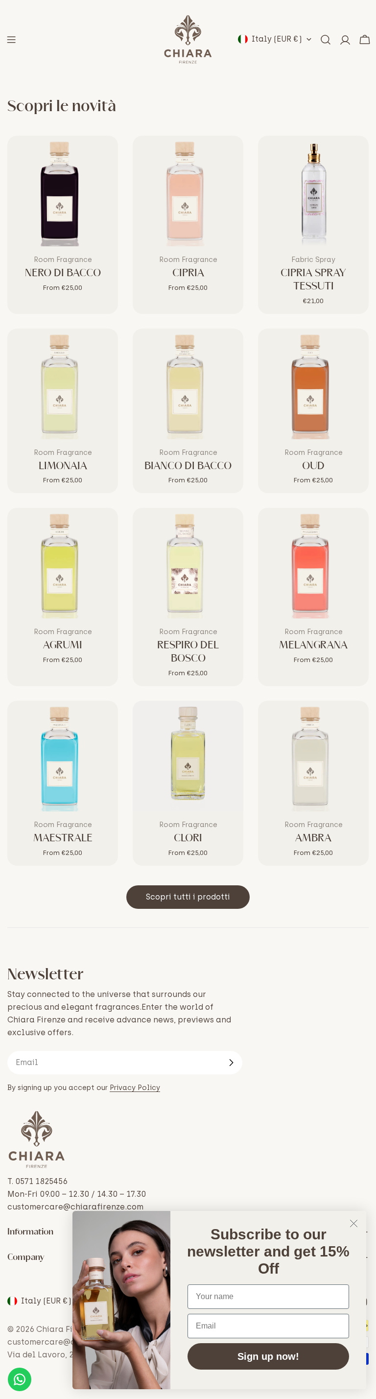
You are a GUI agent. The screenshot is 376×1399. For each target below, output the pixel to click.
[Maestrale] (62, 756)
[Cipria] (188, 191)
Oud (313, 466)
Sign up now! (268, 1356)
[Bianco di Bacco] (188, 384)
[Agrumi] (62, 563)
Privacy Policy (135, 1087)
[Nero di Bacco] (62, 191)
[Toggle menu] (11, 39)
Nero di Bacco (63, 273)
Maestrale (63, 838)
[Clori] (188, 756)
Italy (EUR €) (277, 39)
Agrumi (62, 645)
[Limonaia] (62, 384)
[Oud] (313, 384)
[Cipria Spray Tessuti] (313, 191)
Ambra (313, 838)
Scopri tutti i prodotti (188, 896)
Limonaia (63, 466)
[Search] (325, 39)
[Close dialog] (353, 1223)
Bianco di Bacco (188, 466)
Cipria (188, 273)
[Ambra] (313, 756)
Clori (188, 838)
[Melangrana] (313, 563)
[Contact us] (19, 1379)
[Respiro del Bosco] (188, 563)
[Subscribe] (231, 1062)
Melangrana (313, 645)
